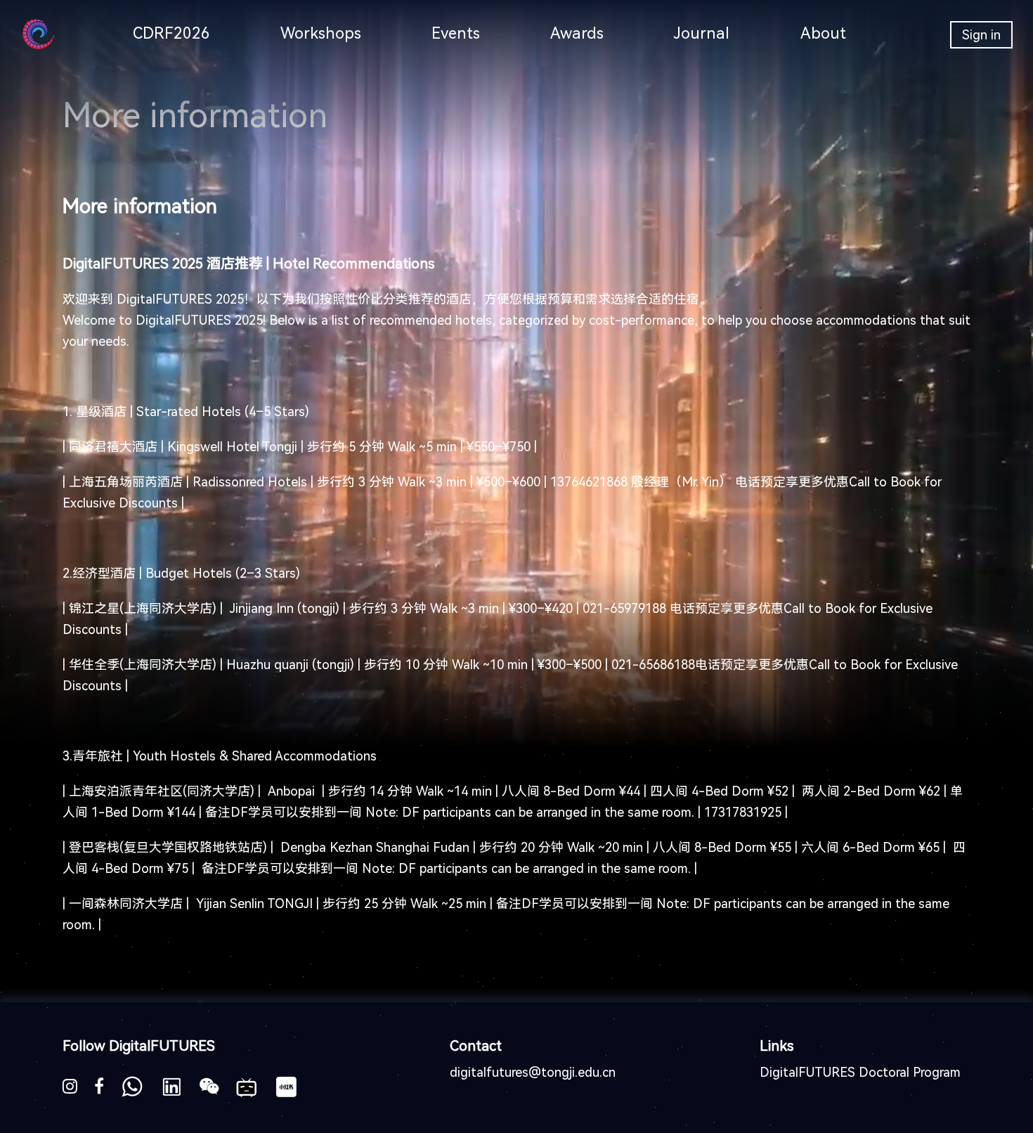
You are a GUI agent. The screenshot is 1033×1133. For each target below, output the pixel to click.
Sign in (981, 34)
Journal (701, 33)
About (823, 33)
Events (455, 33)
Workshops (320, 33)
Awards (577, 33)
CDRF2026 (171, 33)
